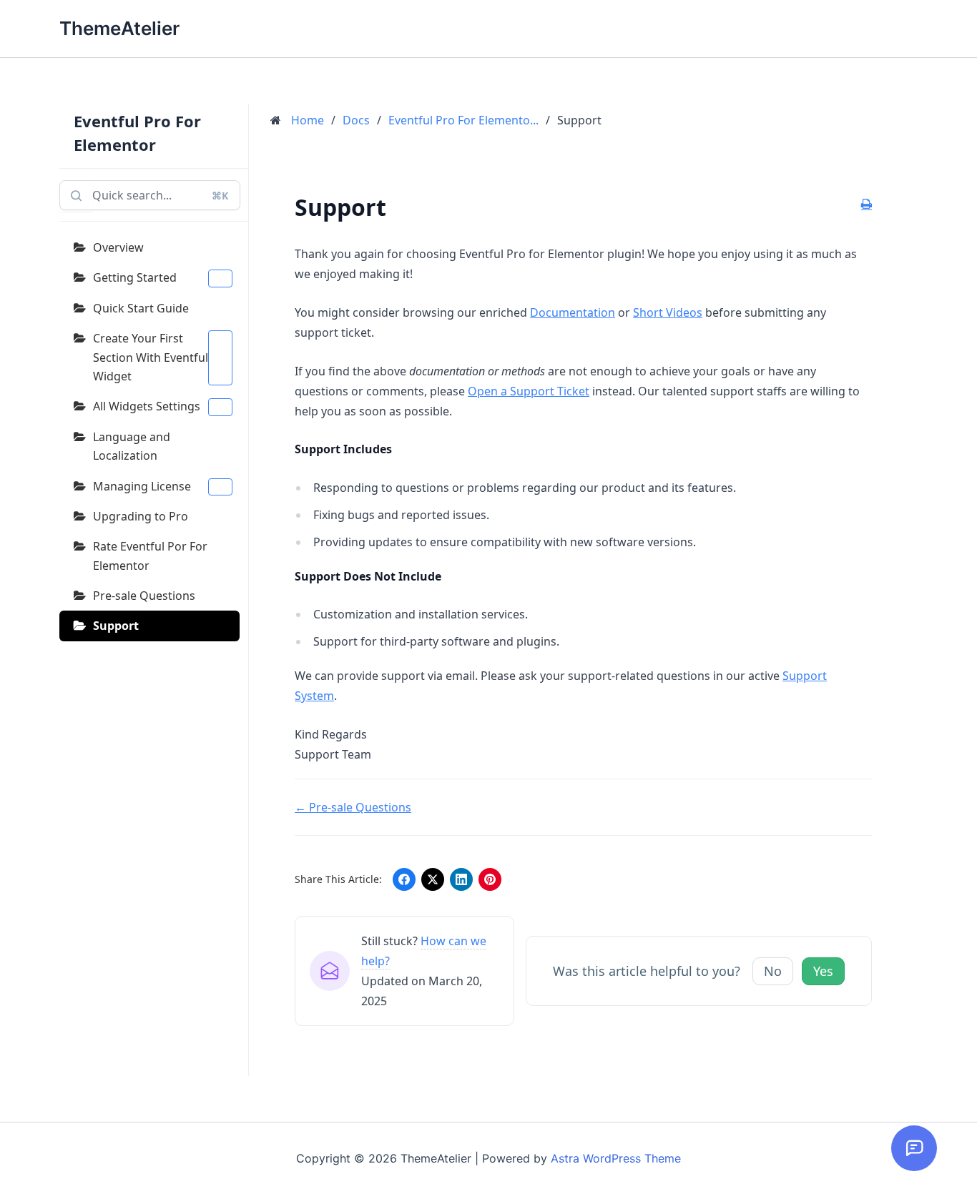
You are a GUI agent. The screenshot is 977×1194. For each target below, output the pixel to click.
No (773, 971)
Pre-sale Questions (144, 595)
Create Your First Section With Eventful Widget (150, 357)
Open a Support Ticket (528, 391)
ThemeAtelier (119, 28)
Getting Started (135, 277)
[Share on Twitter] (432, 879)
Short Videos (667, 312)
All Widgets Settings (146, 406)
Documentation (572, 312)
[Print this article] (866, 204)
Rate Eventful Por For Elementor (150, 555)
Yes (823, 971)
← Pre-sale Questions (353, 807)
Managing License (142, 486)
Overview (118, 247)
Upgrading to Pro (140, 516)
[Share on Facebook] (404, 879)
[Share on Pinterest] (489, 879)
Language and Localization (131, 446)
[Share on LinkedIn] (461, 879)
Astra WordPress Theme (616, 1158)
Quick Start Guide (141, 308)
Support (116, 625)
